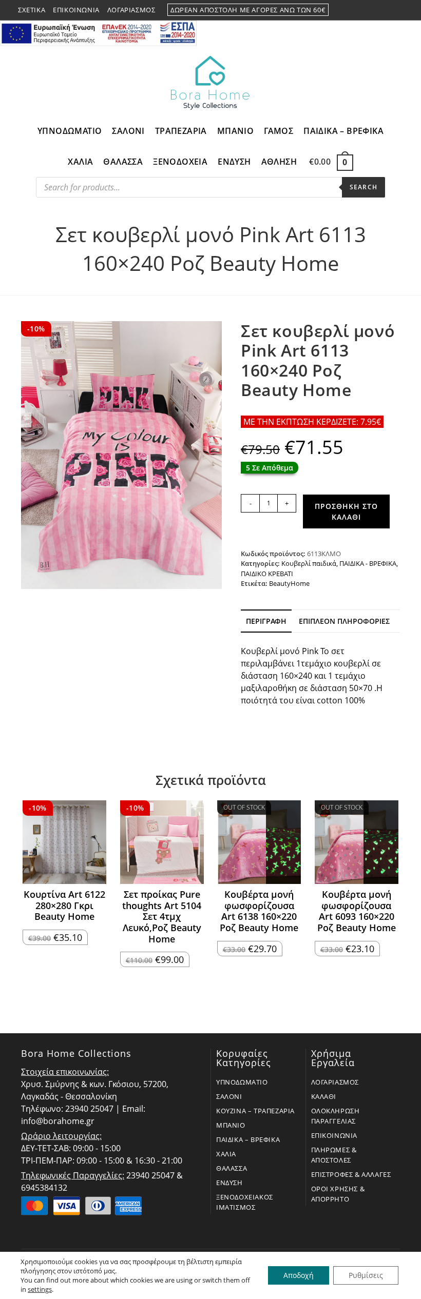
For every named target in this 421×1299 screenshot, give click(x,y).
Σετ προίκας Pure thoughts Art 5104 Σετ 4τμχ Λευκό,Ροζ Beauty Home (161, 916)
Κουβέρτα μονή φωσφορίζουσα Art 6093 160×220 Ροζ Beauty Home (356, 911)
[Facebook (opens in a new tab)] (375, 10)
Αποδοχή (298, 1275)
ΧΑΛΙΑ (226, 1153)
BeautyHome (289, 583)
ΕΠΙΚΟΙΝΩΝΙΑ (334, 1135)
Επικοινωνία (76, 9)
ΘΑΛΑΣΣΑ (231, 1168)
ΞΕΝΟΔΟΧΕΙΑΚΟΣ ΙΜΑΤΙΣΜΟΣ (244, 1202)
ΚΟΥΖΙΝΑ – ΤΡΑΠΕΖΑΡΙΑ (255, 1110)
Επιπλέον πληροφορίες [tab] (344, 621)
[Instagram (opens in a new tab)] (387, 10)
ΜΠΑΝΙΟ (230, 1125)
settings (40, 1289)
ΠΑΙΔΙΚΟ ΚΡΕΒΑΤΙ (267, 573)
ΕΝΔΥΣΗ (229, 1182)
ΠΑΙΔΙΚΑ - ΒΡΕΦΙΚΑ (367, 563)
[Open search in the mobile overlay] (210, 190)
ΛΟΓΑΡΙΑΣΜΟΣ (335, 1082)
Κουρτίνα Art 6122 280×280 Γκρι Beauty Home (64, 905)
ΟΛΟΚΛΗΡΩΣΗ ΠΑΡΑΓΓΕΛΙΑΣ (335, 1116)
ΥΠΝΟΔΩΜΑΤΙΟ (242, 1082)
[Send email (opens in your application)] (398, 10)
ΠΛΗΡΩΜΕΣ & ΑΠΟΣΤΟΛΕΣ (334, 1155)
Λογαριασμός (131, 9)
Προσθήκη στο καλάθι (346, 511)
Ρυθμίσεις (366, 1275)
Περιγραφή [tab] (266, 621)
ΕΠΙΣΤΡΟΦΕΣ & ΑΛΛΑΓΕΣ (351, 1174)
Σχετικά (31, 9)
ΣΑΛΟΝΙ (229, 1096)
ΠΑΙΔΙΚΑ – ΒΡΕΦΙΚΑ (248, 1139)
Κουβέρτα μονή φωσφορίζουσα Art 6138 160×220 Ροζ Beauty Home (259, 911)
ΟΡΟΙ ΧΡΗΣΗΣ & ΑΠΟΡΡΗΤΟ (338, 1194)
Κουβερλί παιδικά (308, 563)
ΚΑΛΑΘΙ (324, 1096)
